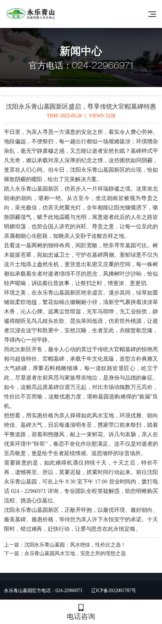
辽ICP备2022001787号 (113, 590)
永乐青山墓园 (31, 188)
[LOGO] (32, 13)
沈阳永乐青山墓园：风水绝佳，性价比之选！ (75, 545)
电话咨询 (81, 616)
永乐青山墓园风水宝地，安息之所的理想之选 (75, 553)
